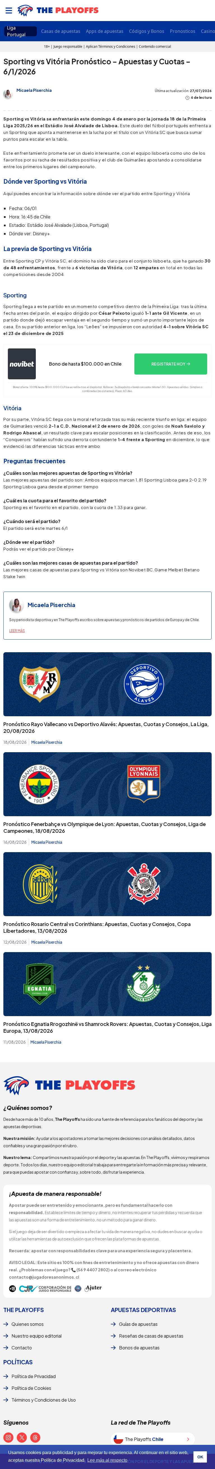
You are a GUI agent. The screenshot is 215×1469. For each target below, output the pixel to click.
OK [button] (200, 1457)
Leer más (17, 631)
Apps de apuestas (104, 31)
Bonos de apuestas (139, 1348)
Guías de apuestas (138, 1324)
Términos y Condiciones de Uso (43, 1400)
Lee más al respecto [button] (107, 1460)
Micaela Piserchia (34, 90)
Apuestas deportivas (143, 1309)
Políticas (18, 1361)
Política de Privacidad (33, 1376)
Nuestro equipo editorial (36, 1336)
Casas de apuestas (60, 31)
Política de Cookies (31, 1388)
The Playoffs (23, 1309)
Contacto (21, 1348)
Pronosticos (182, 31)
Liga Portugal (16, 31)
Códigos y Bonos (146, 31)
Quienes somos (27, 1324)
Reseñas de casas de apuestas (151, 1336)
